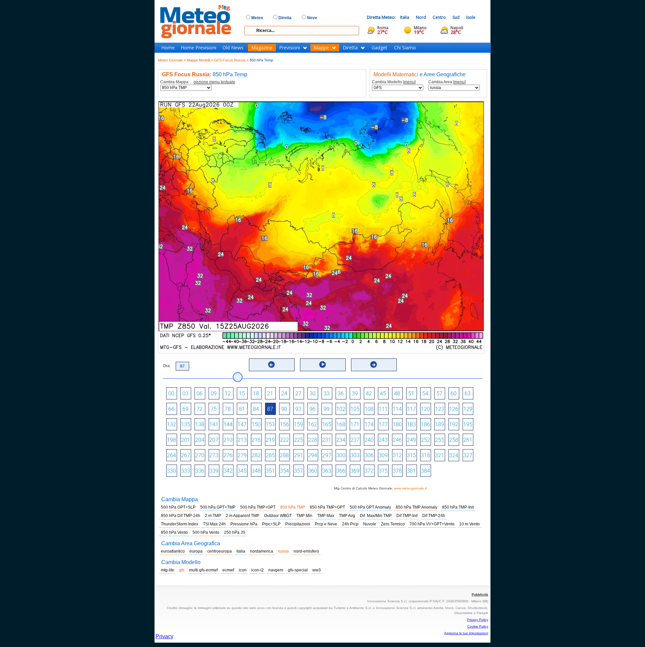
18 (256, 393)
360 (312, 471)
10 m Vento (469, 524)
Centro (439, 17)
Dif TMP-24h (433, 515)
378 (397, 471)
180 (397, 424)
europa (196, 551)
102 (340, 409)
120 (425, 409)
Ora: (167, 365)
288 (284, 455)
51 (411, 393)
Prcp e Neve (326, 524)
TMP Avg (347, 515)
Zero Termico (393, 524)
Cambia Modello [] (394, 82)
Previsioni (289, 47)
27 (298, 393)
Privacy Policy (477, 619)
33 (327, 393)
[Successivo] (373, 364)
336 (199, 471)
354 (284, 471)
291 (298, 455)
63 (468, 393)
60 (453, 393)
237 (354, 440)
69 (185, 409)
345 (242, 471)
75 (214, 409)
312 (397, 455)
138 (199, 424)
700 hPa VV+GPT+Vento (432, 524)
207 (213, 440)
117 (411, 409)
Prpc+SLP (271, 524)
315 (411, 455)
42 (369, 393)
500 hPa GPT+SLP (178, 507)
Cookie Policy (477, 626)
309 (383, 455)
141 (213, 424)
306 (369, 455)
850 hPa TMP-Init (458, 507)
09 (214, 393)
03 (185, 393)
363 (326, 471)
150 (256, 424)
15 (242, 393)
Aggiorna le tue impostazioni (466, 633)
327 (467, 455)
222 (284, 440)
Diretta (350, 47)
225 (298, 440)
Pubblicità (480, 594)
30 (312, 393)
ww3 (316, 570)
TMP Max (325, 515)
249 (411, 440)
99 (327, 409)
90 (284, 409)
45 (383, 393)
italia (240, 551)
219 (270, 440)
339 (213, 471)
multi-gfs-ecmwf (203, 570)
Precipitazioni (297, 524)
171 (354, 424)
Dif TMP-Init (407, 515)
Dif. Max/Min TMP (376, 515)
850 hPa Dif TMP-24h (180, 515)
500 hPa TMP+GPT (257, 507)
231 (326, 440)
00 (171, 393)
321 (439, 455)
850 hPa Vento (174, 532)
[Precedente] (271, 364)
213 (242, 440)
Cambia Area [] (447, 82)
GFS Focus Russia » (231, 60)
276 (227, 455)
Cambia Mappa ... (197, 82)
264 (171, 455)
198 (171, 440)
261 (467, 440)
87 (270, 409)
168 (340, 424)
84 (256, 409)
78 (228, 409)
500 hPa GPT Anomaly (370, 507)
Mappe (321, 47)
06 (200, 393)
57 (439, 393)
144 (227, 424)
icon (243, 570)
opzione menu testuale (214, 82)
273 (213, 455)
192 (453, 424)
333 (185, 471)
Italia (404, 17)
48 (397, 393)
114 (397, 409)
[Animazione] (322, 364)
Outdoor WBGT (278, 515)
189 (439, 424)
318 (425, 455)
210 (227, 440)
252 (425, 440)
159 (298, 424)
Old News (233, 47)
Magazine (261, 47)
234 (340, 440)
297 (326, 455)
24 (284, 393)
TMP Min (304, 515)
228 (312, 440)
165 (326, 424)
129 (467, 409)
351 (270, 471)
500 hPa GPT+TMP (217, 507)
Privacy (164, 636)
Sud (456, 17)
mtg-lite (167, 570)
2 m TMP (213, 515)
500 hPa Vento (205, 532)
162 (312, 424)
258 (453, 440)
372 (369, 471)
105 (354, 409)
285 (270, 455)
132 (171, 424)
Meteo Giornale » (172, 60)
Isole (470, 17)
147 (242, 424)
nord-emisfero (306, 551)
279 (242, 455)
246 (397, 440)
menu (409, 82)
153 (270, 424)
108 (369, 409)
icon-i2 (257, 570)
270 (199, 455)
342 (227, 471)
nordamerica (261, 551)
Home (168, 47)
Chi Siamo (405, 47)
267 (185, 455)
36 (341, 393)
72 (200, 409)
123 (439, 409)
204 (199, 440)
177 (383, 424)
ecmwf (228, 570)
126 (453, 409)
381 (411, 471)
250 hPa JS (234, 532)
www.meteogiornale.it (410, 488)
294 (312, 455)
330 (171, 471)
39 (355, 393)
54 (425, 393)
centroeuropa (219, 551)
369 (354, 471)
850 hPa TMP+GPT (327, 507)
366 (340, 471)
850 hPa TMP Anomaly (416, 507)
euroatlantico (173, 551)
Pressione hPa (243, 524)
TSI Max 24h (214, 524)
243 (383, 440)
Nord (421, 17)
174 (369, 424)
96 (312, 409)
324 (453, 455)
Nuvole (369, 524)
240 (369, 440)
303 (354, 455)
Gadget (379, 47)
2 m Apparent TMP (242, 515)
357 (298, 471)
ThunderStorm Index (179, 524)
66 (171, 409)
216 (256, 440)
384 (425, 471)
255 (439, 440)
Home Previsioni (198, 47)
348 (256, 471)
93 (298, 409)
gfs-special (298, 570)
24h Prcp (350, 524)
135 (185, 424)
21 (270, 393)
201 (185, 440)
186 (425, 424)
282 (256, 455)
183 (411, 424)
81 (242, 409)
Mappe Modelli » (200, 60)
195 (467, 424)
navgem (275, 570)
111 (383, 409)
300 (340, 455)
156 (284, 424)
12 (228, 393)
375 (383, 471)
